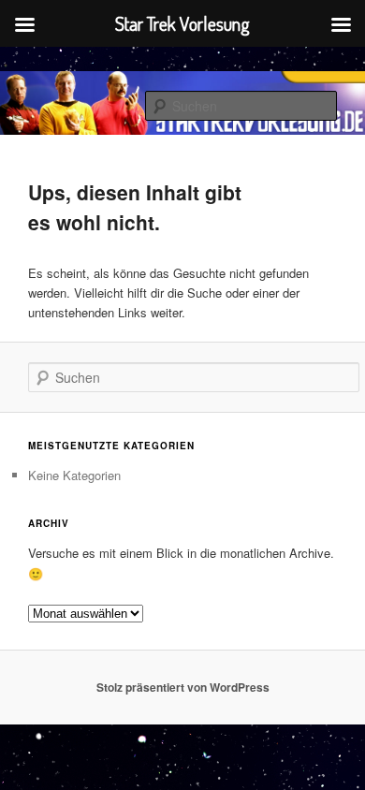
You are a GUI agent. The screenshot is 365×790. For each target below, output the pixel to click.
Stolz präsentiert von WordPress (183, 687)
